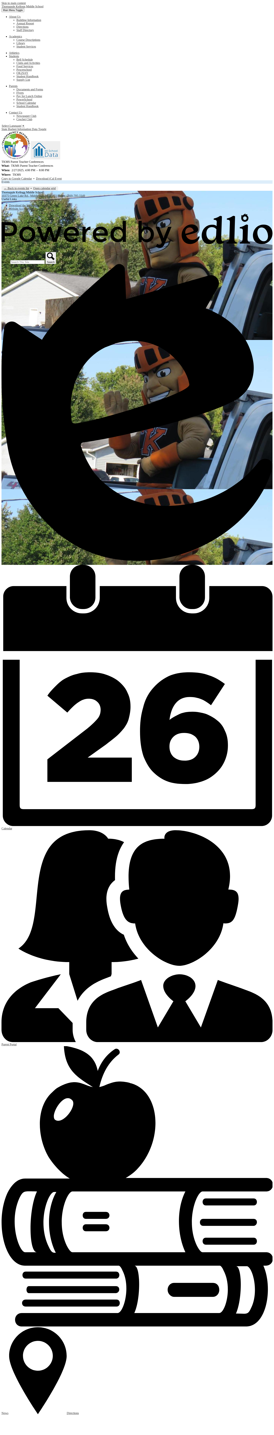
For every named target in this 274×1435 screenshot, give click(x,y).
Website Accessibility (21, 208)
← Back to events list (16, 188)
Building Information (28, 20)
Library (20, 43)
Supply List (23, 79)
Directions (22, 26)
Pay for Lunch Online (29, 96)
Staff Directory (25, 30)
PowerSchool (24, 99)
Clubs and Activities (28, 63)
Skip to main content (13, 3)
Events (5, 182)
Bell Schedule (24, 59)
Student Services (26, 46)
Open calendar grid (44, 188)
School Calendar (26, 102)
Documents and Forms (29, 89)
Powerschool (24, 69)
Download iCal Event (49, 178)
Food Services (24, 66)
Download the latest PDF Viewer (28, 205)
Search (5, 262)
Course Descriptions (28, 39)
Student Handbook (27, 76)
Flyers (20, 92)
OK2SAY (22, 73)
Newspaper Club (26, 115)
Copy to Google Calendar (16, 178)
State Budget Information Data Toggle (23, 129)
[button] (15, 16)
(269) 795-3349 (76, 195)
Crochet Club (24, 119)
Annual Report (25, 23)
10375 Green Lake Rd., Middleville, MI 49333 (29, 195)
